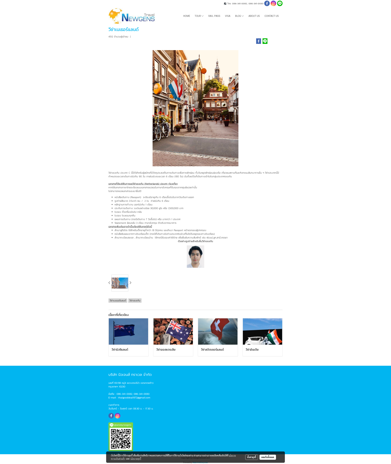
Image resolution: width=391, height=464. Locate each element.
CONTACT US (272, 16)
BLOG (238, 16)
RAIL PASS (214, 16)
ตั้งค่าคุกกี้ (251, 457)
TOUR (198, 16)
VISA (227, 16)
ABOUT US (254, 16)
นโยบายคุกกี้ (135, 458)
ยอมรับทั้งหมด (267, 457)
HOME (186, 16)
